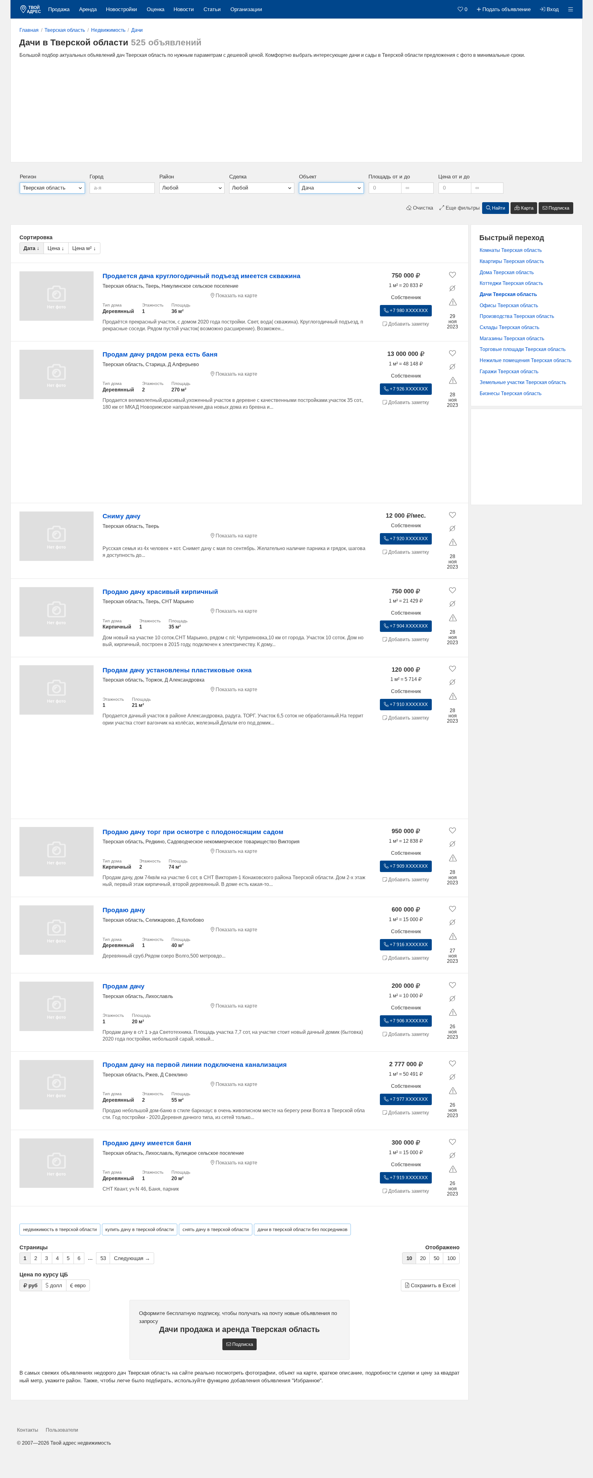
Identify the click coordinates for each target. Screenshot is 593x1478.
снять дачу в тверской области (216, 1229)
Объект (308, 177)
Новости (184, 9)
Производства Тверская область (517, 316)
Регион (28, 177)
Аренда (88, 9)
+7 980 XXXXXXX (408, 310)
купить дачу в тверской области (139, 1229)
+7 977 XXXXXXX (408, 1099)
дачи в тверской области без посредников (302, 1229)
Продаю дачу (124, 909)
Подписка (558, 208)
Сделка (237, 177)
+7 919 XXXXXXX (408, 1177)
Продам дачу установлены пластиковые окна (177, 670)
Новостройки (121, 9)
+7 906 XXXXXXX (408, 1020)
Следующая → (132, 1258)
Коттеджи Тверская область (511, 283)
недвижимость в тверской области (60, 1229)
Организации (246, 9)
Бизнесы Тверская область (510, 393)
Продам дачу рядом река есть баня (160, 354)
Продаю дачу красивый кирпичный (160, 591)
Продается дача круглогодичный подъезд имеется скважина (202, 275)
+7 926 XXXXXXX (408, 388)
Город (96, 177)
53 (103, 1258)
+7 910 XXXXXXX (408, 704)
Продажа (58, 9)
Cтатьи (212, 9)
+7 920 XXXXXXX (408, 538)
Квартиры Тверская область (512, 261)
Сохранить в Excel (432, 1285)
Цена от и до (453, 177)
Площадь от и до (389, 177)
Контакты (27, 1430)
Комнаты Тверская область (511, 250)
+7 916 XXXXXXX (408, 944)
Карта (526, 208)
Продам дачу (124, 986)
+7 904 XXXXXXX (408, 626)
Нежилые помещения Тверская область (525, 360)
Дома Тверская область (507, 272)
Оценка (155, 9)
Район (166, 177)
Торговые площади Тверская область (523, 349)
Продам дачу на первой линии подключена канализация (195, 1064)
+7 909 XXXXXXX (408, 866)
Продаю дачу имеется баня (147, 1142)
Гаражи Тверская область (509, 371)
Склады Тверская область (509, 327)
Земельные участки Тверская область (523, 382)
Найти (498, 208)
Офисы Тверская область (509, 305)
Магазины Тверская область (512, 338)
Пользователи (62, 1430)
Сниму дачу (122, 516)
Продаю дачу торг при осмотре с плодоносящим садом (193, 831)
